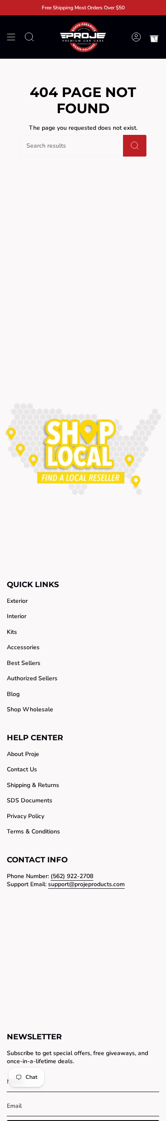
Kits (12, 632)
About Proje (23, 754)
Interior (16, 616)
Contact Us (22, 769)
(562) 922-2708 (72, 876)
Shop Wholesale (30, 709)
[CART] (154, 37)
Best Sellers (23, 663)
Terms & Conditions (33, 831)
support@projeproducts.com (86, 884)
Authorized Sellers (32, 678)
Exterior (17, 601)
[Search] (134, 146)
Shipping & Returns (33, 785)
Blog (13, 694)
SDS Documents (29, 800)
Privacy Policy (25, 816)
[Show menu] (11, 37)
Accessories (23, 647)
